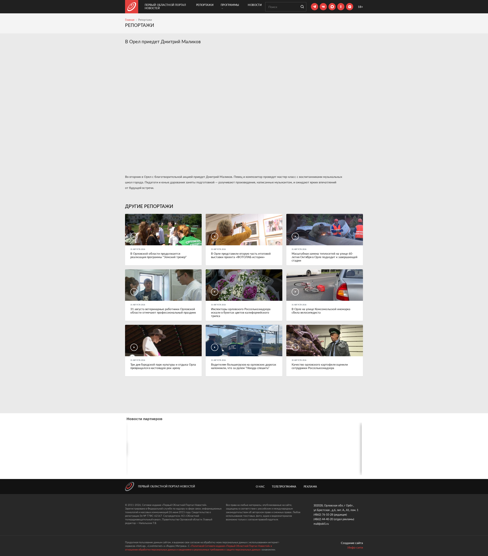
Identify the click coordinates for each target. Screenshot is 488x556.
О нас (260, 486)
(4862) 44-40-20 (323, 519)
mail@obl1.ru (321, 523)
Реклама (310, 486)
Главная (129, 19)
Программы (230, 4)
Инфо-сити (355, 547)
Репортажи (205, 4)
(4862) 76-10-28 (323, 514)
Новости (255, 4)
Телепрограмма (284, 486)
